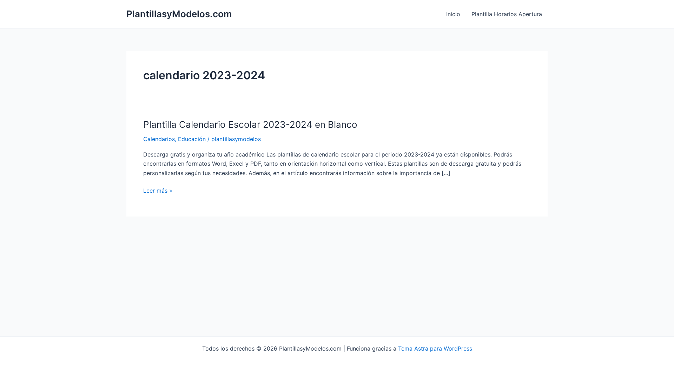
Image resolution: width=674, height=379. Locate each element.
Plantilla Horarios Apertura (506, 14)
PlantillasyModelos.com (179, 13)
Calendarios (159, 138)
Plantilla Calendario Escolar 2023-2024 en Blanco (250, 124)
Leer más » (157, 191)
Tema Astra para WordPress (435, 348)
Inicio (453, 14)
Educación (192, 138)
